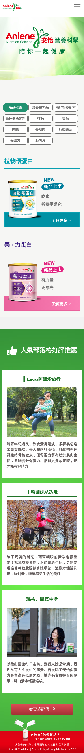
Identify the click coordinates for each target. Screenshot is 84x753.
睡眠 (15, 129)
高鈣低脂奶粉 (15, 118)
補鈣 (40, 118)
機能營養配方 (66, 107)
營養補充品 (40, 107)
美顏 (65, 118)
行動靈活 (65, 129)
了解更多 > (61, 220)
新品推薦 (15, 107)
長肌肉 (40, 129)
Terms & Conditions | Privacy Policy (27, 749)
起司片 (40, 140)
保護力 (15, 140)
